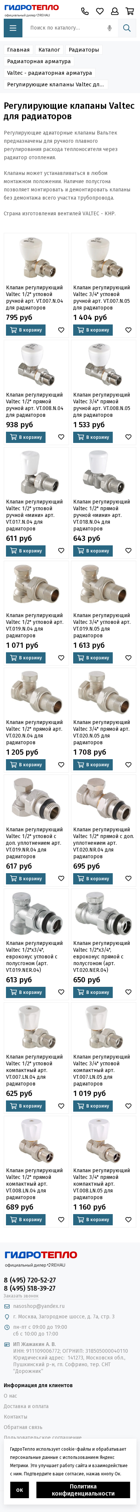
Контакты (15, 1417)
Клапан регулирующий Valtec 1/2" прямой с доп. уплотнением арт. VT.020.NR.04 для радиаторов (103, 843)
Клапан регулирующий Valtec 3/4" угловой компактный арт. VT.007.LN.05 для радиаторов (101, 1070)
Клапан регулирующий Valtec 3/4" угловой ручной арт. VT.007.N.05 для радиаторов (101, 297)
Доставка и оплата (26, 1406)
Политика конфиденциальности (83, 1490)
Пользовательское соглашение (43, 1438)
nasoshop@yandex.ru (39, 1306)
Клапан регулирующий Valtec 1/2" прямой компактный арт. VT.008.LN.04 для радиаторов (34, 1184)
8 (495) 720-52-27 (30, 1280)
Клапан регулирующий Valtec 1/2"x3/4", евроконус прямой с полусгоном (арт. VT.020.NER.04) (101, 956)
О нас (10, 1396)
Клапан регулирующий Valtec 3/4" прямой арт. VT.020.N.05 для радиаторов (101, 732)
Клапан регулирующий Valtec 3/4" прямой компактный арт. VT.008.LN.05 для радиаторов (101, 1184)
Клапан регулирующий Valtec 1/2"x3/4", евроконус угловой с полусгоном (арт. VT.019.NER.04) (34, 956)
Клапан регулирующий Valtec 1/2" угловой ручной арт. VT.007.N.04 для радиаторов (34, 297)
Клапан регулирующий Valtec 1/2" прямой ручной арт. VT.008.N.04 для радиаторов (34, 405)
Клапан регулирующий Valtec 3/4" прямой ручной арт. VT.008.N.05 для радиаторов (101, 405)
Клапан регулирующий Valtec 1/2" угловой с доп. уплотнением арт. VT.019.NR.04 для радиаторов (34, 843)
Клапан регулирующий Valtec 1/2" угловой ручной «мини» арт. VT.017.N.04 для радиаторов (34, 515)
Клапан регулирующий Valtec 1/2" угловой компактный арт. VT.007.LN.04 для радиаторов (34, 1070)
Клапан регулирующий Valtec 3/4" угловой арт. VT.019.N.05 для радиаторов (102, 625)
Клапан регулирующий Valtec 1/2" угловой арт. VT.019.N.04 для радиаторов (34, 625)
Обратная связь (23, 1427)
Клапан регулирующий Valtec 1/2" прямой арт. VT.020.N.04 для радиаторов (34, 732)
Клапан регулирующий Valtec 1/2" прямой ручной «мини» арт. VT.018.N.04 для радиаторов (101, 515)
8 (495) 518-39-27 (30, 1288)
